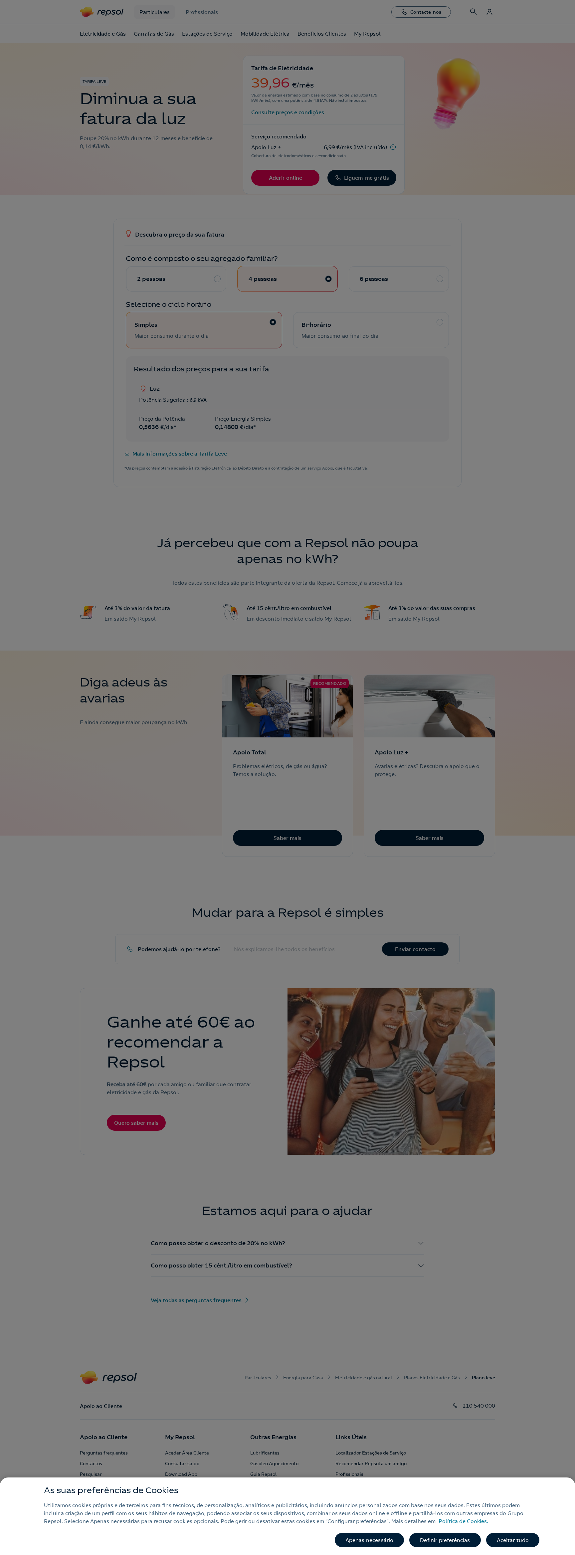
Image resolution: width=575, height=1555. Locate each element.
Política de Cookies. (463, 1521)
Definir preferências (445, 1540)
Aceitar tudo (513, 1540)
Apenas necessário (369, 1540)
